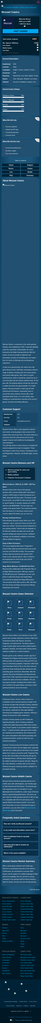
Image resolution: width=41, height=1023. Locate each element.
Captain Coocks (7, 914)
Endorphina (22, 82)
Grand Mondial (7, 906)
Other (22, 946)
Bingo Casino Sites (26, 976)
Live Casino (33, 79)
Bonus (11, 168)
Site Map (32, 1006)
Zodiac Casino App (26, 914)
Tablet (4, 938)
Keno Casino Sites (26, 973)
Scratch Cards (25, 938)
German (21, 70)
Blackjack (20, 79)
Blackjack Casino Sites (27, 957)
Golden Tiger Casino (9, 920)
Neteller (30, 76)
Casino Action (6, 904)
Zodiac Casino (7, 909)
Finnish (32, 70)
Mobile (30, 172)
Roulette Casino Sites (27, 960)
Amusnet (16, 82)
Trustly (36, 76)
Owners (4, 968)
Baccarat (23, 936)
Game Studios (7, 957)
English (15, 70)
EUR (14, 73)
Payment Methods (8, 954)
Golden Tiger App (26, 920)
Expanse (29, 82)
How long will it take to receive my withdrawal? (16, 846)
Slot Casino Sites (26, 954)
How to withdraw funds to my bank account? (16, 837)
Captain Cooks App (26, 917)
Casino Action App (26, 912)
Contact (26, 1006)
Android (4, 928)
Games (30, 168)
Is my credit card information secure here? (19, 830)
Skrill (26, 76)
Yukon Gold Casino (8, 901)
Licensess (5, 965)
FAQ (11, 175)
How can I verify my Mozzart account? (18, 824)
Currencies (5, 963)
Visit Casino (21, 31)
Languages (6, 960)
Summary (30, 175)
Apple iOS (5, 930)
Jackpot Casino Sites (27, 965)
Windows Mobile (7, 941)
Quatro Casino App (26, 906)
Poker (22, 944)
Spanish (26, 70)
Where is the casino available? (15, 853)
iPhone (4, 933)
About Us (19, 1006)
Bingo (22, 941)
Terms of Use (33, 1001)
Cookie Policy (23, 1001)
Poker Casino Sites (26, 968)
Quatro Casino (7, 917)
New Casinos (6, 973)
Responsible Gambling (10, 1001)
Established (6, 970)
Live (11, 172)
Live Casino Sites (26, 963)
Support (30, 165)
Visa (22, 76)
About (11, 165)
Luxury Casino (7, 912)
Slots (14, 79)
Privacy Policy (10, 1006)
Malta (15, 67)
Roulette (26, 79)
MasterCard (16, 76)
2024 (14, 64)
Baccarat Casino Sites (27, 970)
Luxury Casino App (26, 904)
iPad (3, 936)
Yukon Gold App (25, 901)
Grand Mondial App (26, 909)
